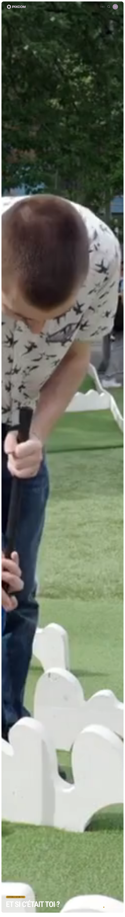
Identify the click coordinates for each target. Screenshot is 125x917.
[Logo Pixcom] (16, 6)
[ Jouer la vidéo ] (112, 907)
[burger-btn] (115, 6)
